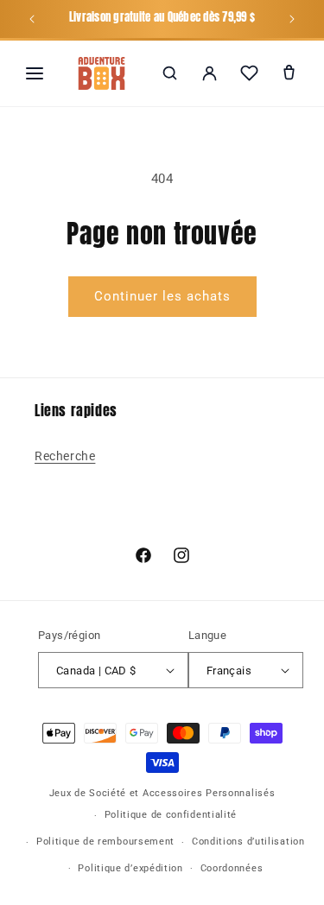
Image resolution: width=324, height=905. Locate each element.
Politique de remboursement (105, 841)
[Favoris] (249, 73)
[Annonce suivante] (292, 19)
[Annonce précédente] (32, 19)
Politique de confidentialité (171, 814)
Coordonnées (232, 868)
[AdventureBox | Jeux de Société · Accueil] (101, 73)
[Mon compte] (209, 73)
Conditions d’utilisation (248, 841)
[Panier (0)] (288, 73)
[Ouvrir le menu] (34, 73)
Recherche (65, 456)
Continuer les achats (162, 296)
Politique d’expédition (130, 868)
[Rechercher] (169, 73)
